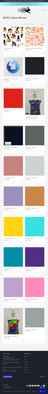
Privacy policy (28, 391)
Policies (25, 364)
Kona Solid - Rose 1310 (9, 177)
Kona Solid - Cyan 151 (8, 268)
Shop (25, 359)
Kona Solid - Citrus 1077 (9, 238)
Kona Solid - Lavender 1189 (10, 208)
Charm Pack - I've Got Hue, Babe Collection (11, 79)
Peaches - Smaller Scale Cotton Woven (34, 48)
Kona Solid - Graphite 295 (31, 147)
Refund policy (23, 391)
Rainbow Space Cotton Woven (10, 336)
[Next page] (32, 347)
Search (25, 356)
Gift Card (26, 369)
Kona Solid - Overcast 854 (31, 329)
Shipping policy (34, 391)
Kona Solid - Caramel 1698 (31, 208)
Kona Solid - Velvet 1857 (31, 268)
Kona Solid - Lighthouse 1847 (32, 177)
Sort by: (27, 24)
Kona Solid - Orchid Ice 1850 (10, 299)
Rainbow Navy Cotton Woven (32, 117)
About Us (26, 361)
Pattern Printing (27, 372)
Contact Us (26, 367)
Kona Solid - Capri (29, 238)
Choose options (13, 84)
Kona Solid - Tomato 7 (9, 110)
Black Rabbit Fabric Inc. (9, 391)
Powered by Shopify (16, 391)
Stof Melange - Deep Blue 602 (10, 147)
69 (28, 347)
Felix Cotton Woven (8, 48)
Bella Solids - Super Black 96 (32, 78)
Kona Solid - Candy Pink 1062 (32, 299)
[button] (2, 10)
